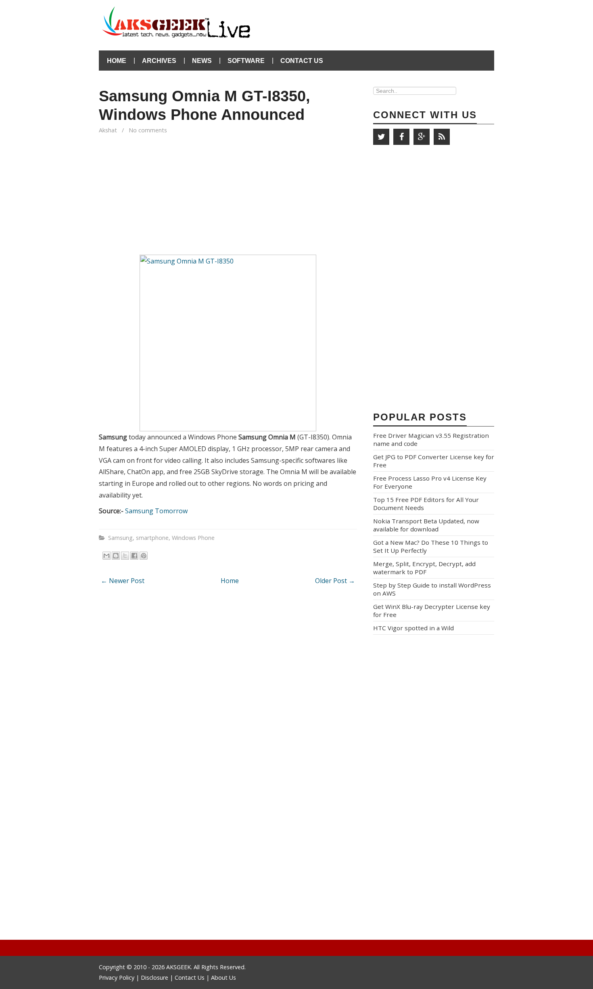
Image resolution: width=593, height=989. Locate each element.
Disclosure (154, 977)
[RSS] (442, 137)
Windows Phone (193, 538)
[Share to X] (125, 556)
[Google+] (421, 137)
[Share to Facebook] (134, 556)
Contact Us (301, 60)
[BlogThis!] (116, 556)
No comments (149, 130)
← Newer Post (122, 580)
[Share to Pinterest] (144, 556)
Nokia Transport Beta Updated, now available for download (426, 525)
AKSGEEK (178, 967)
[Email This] (106, 556)
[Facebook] (401, 137)
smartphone (152, 538)
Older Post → (335, 580)
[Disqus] (228, 698)
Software (246, 60)
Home (116, 60)
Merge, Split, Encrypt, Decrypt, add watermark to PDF (424, 568)
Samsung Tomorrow (156, 510)
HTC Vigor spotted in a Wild (413, 628)
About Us (223, 977)
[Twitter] (381, 137)
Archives (159, 60)
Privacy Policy (117, 977)
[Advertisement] (399, 20)
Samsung (120, 538)
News (202, 60)
